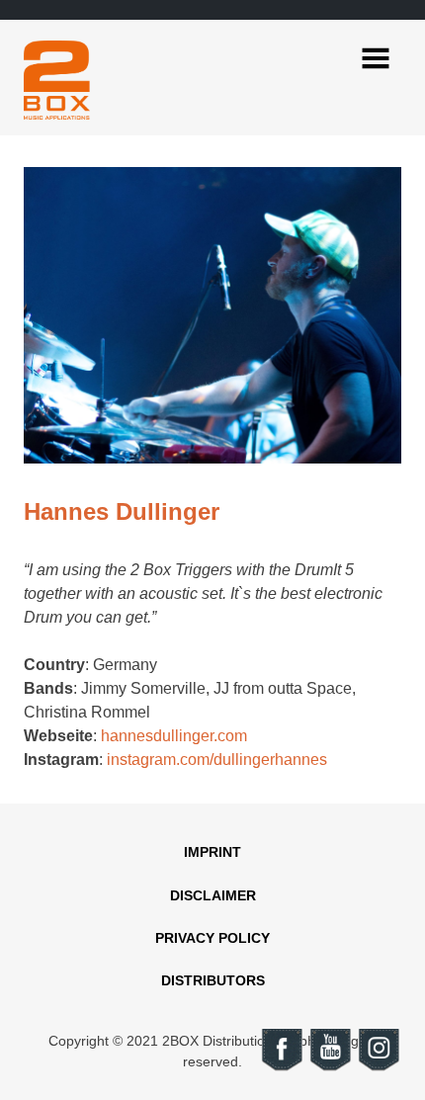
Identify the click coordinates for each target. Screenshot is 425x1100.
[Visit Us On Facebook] (281, 1067)
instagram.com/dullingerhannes (217, 759)
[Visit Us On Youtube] (329, 1067)
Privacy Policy (212, 938)
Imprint (212, 852)
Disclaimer (213, 895)
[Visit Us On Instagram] (378, 1067)
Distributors (213, 980)
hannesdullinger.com (174, 735)
